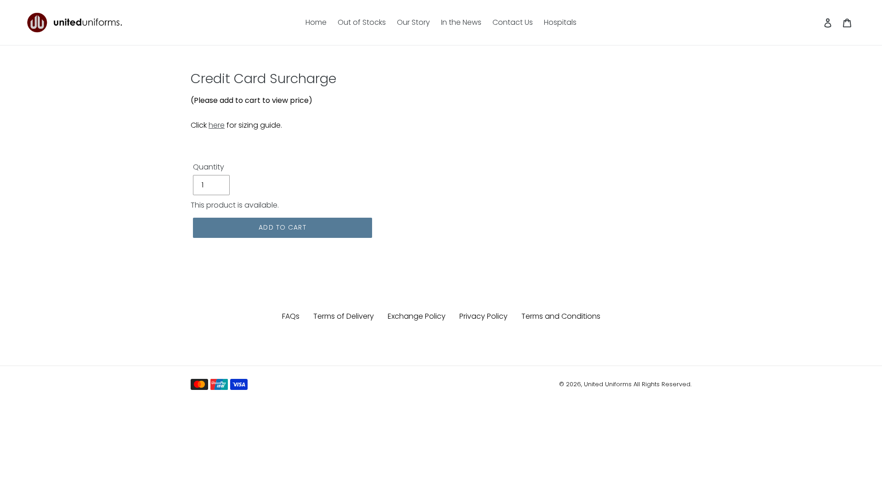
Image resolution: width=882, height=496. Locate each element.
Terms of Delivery (343, 316)
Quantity (208, 167)
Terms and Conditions (560, 316)
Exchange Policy (417, 316)
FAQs (291, 316)
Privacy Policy (483, 316)
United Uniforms (608, 384)
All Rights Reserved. (662, 384)
